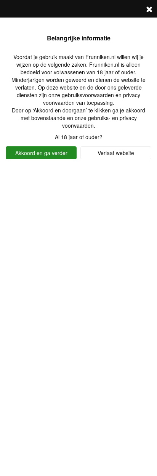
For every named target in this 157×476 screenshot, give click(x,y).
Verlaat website (116, 153)
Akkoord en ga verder (41, 153)
